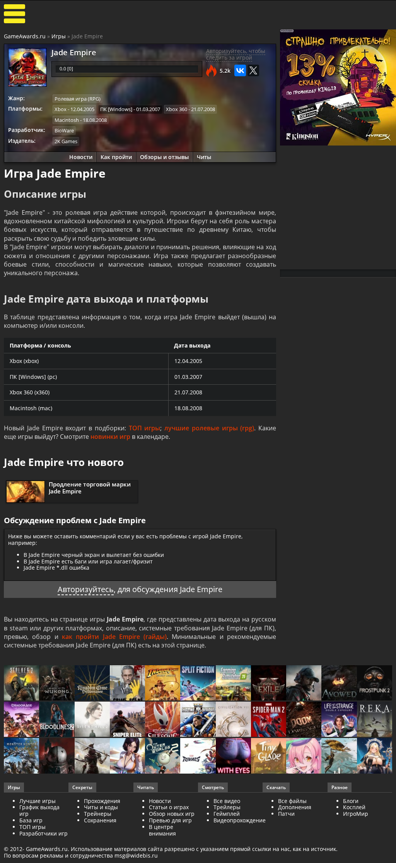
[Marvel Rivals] (197, 756)
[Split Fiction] (197, 683)
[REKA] (374, 720)
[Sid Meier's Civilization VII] (233, 720)
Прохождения (102, 801)
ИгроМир (355, 813)
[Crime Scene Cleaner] (127, 683)
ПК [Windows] (116, 109)
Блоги (350, 801)
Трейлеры (227, 807)
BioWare (64, 130)
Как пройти (116, 157)
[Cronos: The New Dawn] (56, 756)
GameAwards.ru (25, 36)
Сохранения (100, 820)
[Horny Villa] (127, 756)
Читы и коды (101, 807)
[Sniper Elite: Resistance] (127, 720)
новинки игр (110, 436)
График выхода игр (39, 810)
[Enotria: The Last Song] (92, 756)
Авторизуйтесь (86, 589)
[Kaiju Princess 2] (303, 756)
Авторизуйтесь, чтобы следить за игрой (235, 54)
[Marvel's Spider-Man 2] (268, 720)
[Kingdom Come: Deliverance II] (92, 683)
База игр (31, 820)
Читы (204, 157)
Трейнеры (97, 813)
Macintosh (67, 119)
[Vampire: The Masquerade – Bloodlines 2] (56, 720)
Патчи (286, 813)
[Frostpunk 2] (374, 683)
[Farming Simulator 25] (233, 683)
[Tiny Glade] (268, 756)
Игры (58, 36)
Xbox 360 (176, 109)
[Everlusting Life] (374, 756)
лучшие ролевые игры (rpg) (209, 428)
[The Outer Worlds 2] (162, 756)
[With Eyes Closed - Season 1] (233, 756)
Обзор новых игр (172, 813)
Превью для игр (170, 820)
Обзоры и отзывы (164, 157)
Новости (80, 157)
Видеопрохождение (239, 820)
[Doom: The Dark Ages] (303, 720)
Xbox (61, 109)
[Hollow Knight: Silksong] (162, 720)
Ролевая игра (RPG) (78, 98)
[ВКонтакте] (240, 70)
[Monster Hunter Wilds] (21, 756)
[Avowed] (339, 683)
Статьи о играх (169, 807)
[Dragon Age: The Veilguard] (21, 720)
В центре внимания (162, 830)
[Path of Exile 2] (268, 683)
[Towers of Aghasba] (339, 756)
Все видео (226, 801)
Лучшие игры (37, 801)
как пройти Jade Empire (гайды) (114, 636)
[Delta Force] (303, 683)
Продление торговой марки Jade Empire (90, 487)
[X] (253, 70)
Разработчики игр (43, 833)
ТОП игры (144, 428)
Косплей (354, 807)
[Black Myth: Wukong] (56, 683)
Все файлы (292, 801)
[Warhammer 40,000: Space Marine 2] (197, 720)
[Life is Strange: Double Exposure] (339, 720)
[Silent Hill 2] (92, 720)
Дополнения (294, 807)
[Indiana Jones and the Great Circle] (162, 683)
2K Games (66, 141)
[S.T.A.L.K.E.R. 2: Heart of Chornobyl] (21, 683)
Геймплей (226, 813)
